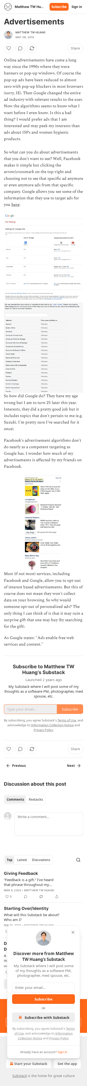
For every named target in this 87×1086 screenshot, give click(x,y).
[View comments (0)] (20, 48)
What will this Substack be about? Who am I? (31, 917)
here (15, 204)
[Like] (9, 48)
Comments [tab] (15, 799)
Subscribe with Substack (47, 1017)
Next (71, 765)
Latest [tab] (22, 860)
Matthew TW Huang (30, 32)
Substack (19, 1075)
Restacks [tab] (36, 799)
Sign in (77, 7)
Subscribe (59, 7)
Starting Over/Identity (26, 908)
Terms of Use (67, 720)
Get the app (67, 1063)
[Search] (78, 860)
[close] (73, 932)
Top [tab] (9, 860)
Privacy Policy (59, 1038)
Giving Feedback (21, 873)
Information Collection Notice (52, 725)
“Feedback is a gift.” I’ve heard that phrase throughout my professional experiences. (28, 882)
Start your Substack (30, 1063)
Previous (19, 765)
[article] (43, 884)
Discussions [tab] (41, 860)
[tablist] (25, 799)
